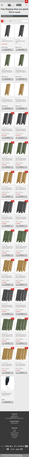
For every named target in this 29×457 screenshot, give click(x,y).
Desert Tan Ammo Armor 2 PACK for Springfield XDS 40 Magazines (7, 189)
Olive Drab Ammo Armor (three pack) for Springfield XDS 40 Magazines (7, 248)
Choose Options (7, 49)
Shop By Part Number (14, 432)
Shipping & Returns (14, 423)
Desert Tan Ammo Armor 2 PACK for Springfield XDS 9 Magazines (21, 189)
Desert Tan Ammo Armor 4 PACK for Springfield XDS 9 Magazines (21, 365)
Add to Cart (8, 137)
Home (14, 429)
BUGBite (14, 431)
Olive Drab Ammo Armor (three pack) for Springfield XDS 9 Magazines (21, 248)
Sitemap (19, 454)
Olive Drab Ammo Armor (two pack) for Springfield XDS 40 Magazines (7, 160)
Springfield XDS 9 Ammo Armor (7, 41)
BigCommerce (8, 455)
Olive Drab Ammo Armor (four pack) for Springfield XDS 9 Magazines (21, 336)
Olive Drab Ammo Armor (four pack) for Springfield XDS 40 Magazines (7, 336)
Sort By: (10, 21)
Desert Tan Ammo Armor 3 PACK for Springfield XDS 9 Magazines (21, 277)
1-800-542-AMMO (14, 436)
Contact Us (14, 437)
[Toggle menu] (2, 5)
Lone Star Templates (19, 455)
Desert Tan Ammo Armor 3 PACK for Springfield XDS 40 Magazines (7, 277)
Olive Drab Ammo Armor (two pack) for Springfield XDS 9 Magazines (21, 160)
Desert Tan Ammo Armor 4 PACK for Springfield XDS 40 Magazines (7, 365)
